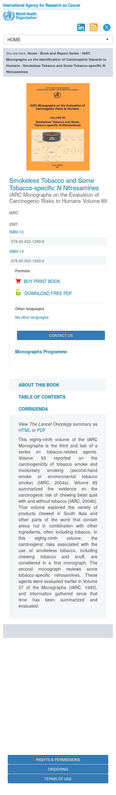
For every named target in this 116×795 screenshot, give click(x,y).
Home (32, 53)
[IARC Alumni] (81, 27)
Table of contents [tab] (42, 397)
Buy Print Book (42, 281)
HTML (25, 430)
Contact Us (61, 335)
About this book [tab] (39, 385)
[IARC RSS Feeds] (93, 27)
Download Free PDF (48, 293)
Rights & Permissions (58, 759)
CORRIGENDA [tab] (33, 409)
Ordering (58, 769)
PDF (41, 430)
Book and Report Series (59, 53)
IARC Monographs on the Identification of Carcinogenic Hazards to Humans (56, 59)
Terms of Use (58, 778)
